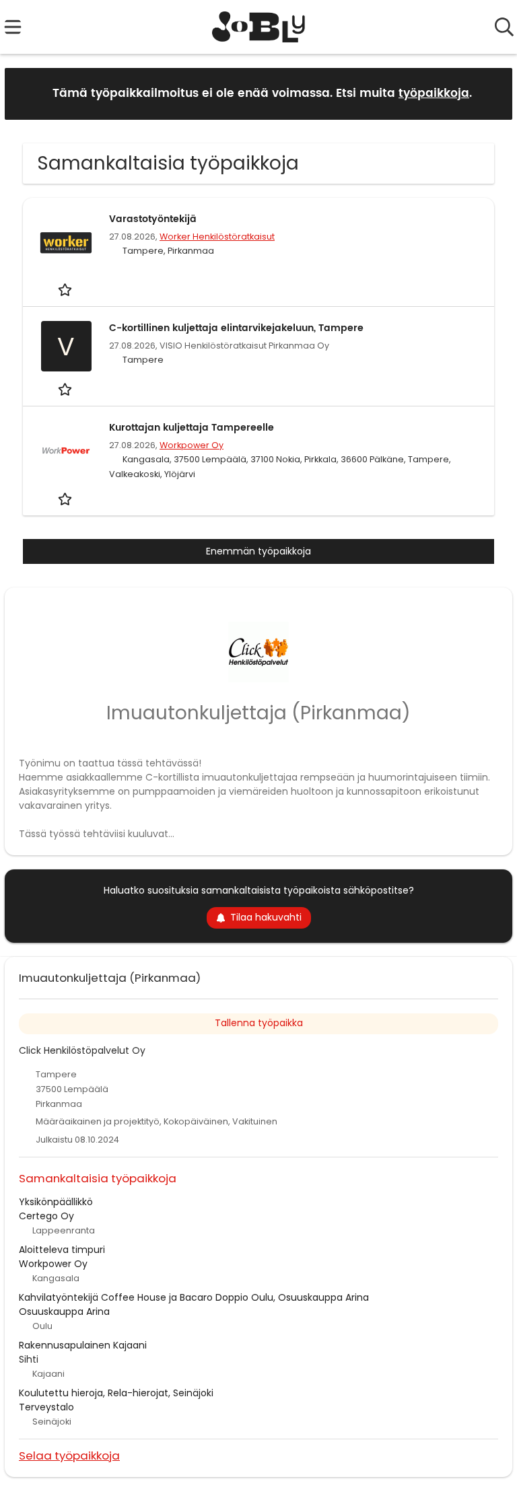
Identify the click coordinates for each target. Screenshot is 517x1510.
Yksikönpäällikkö (56, 1202)
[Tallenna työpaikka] (66, 289)
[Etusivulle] (259, 26)
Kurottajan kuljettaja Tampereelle (191, 428)
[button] (491, 93)
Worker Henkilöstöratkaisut (217, 236)
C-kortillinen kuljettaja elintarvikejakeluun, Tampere (236, 328)
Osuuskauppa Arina (64, 1311)
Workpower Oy (191, 445)
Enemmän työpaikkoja (258, 551)
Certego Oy (46, 1216)
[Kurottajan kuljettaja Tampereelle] (66, 451)
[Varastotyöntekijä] (66, 242)
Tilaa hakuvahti (266, 917)
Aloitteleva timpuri (62, 1249)
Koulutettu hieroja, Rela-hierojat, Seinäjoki (116, 1393)
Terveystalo (46, 1407)
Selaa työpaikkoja (69, 1455)
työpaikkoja (434, 93)
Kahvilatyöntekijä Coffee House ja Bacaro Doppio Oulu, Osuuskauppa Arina (194, 1297)
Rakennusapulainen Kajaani (83, 1345)
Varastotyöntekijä (153, 219)
